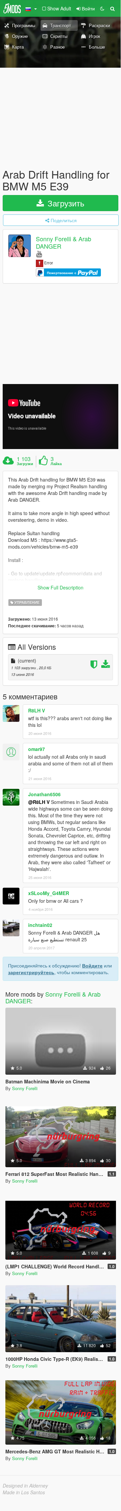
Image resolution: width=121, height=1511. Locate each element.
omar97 (36, 749)
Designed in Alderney (25, 1485)
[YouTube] (39, 253)
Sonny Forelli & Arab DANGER (63, 242)
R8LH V (36, 710)
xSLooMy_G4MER (48, 893)
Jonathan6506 (44, 794)
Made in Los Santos (24, 1492)
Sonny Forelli (25, 1088)
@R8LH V (39, 802)
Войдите (92, 965)
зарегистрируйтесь (31, 972)
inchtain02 (40, 925)
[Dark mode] (102, 8)
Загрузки (25, 464)
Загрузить (64, 203)
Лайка (56, 464)
